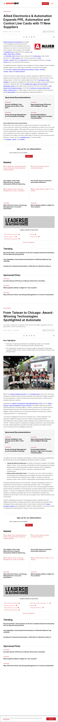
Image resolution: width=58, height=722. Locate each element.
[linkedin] (26, 37)
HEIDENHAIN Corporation (11, 240)
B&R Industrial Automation (11, 236)
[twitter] (29, 37)
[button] (4, 4)
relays (11, 71)
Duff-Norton (37, 56)
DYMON (17, 54)
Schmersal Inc (34, 238)
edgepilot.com (9, 52)
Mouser (32, 236)
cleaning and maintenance (20, 69)
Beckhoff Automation (10, 612)
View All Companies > (29, 244)
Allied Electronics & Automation (12, 42)
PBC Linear (15, 58)
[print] (54, 37)
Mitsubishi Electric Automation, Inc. (39, 610)
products (31, 69)
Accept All (51, 718)
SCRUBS (8, 56)
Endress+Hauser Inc (9, 238)
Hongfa (11, 60)
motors (37, 69)
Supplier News (7, 11)
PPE (10, 69)
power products (20, 71)
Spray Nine (11, 54)
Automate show (35, 395)
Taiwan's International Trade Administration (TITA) (27, 405)
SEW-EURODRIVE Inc (36, 614)
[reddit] (31, 37)
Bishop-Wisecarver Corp (10, 614)
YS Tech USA (22, 60)
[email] (34, 37)
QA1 (13, 56)
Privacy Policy (6, 719)
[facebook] (24, 37)
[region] (29, 719)
